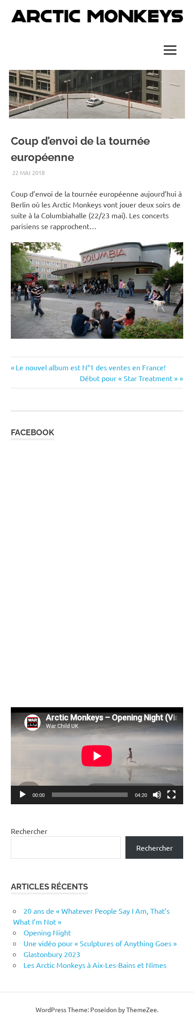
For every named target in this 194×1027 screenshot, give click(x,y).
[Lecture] (22, 794)
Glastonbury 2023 (51, 953)
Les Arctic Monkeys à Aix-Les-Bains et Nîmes (94, 964)
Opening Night (47, 932)
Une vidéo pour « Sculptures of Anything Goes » (100, 943)
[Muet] (157, 794)
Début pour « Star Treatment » (129, 377)
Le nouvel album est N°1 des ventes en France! (90, 367)
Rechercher (29, 830)
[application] (97, 755)
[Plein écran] (171, 794)
